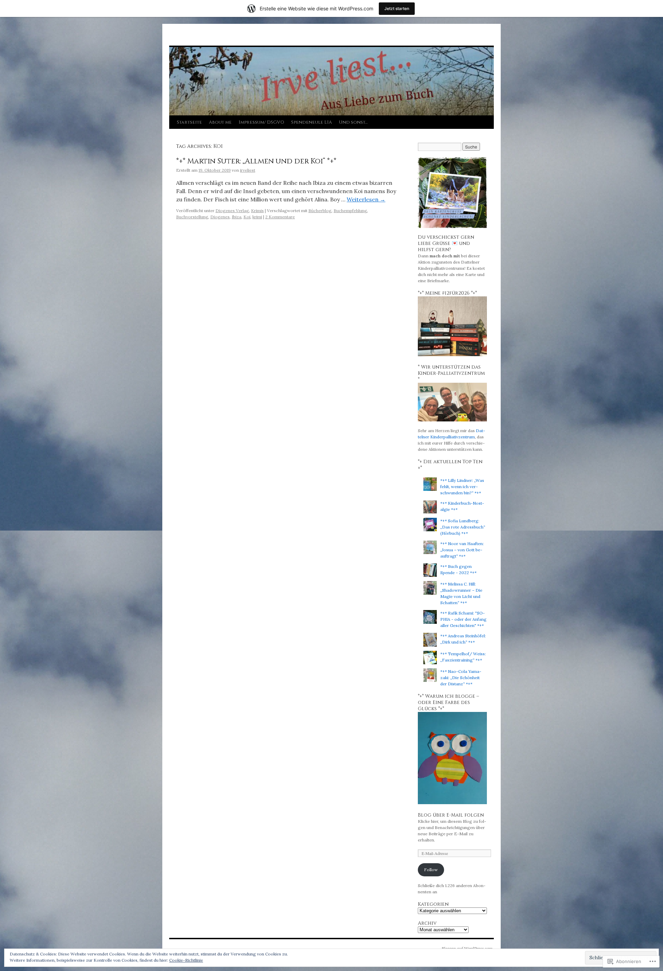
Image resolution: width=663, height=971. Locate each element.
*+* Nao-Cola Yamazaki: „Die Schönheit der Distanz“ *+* (460, 677)
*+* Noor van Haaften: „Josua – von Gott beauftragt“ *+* (462, 550)
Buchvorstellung (192, 216)
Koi (246, 216)
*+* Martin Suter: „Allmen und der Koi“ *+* (256, 161)
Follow (431, 869)
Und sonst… (353, 122)
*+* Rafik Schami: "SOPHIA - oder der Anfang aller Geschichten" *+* (463, 619)
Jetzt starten (396, 8)
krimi (257, 216)
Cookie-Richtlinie (186, 960)
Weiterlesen (366, 199)
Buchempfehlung (350, 210)
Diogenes (220, 216)
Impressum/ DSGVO (261, 122)
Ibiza (236, 216)
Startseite (189, 122)
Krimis (257, 210)
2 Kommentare (280, 216)
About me (220, 122)
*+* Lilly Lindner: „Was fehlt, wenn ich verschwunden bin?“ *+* (462, 486)
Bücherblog (320, 210)
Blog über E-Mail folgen (451, 815)
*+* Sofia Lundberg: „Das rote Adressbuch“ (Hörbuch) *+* (462, 527)
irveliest (247, 170)
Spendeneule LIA (311, 122)
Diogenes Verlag (232, 210)
